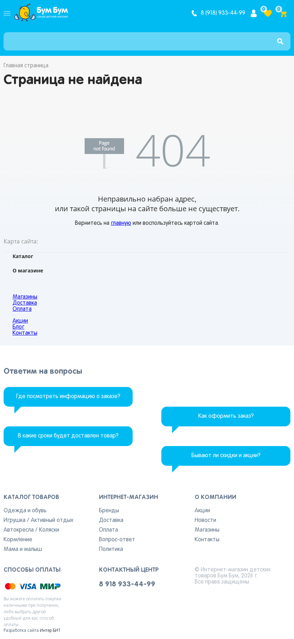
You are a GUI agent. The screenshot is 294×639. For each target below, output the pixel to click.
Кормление (18, 539)
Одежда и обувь (25, 510)
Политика (111, 549)
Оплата (22, 309)
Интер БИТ (50, 631)
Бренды (109, 510)
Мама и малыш (23, 549)
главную (121, 223)
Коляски (49, 530)
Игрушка (14, 520)
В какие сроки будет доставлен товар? (68, 436)
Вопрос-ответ (117, 539)
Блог (18, 327)
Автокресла (19, 530)
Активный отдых (52, 520)
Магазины (25, 297)
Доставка (25, 303)
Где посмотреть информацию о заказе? (68, 396)
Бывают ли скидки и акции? (226, 455)
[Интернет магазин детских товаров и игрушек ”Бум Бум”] (41, 13)
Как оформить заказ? (226, 416)
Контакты (25, 333)
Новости (205, 520)
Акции (20, 321)
